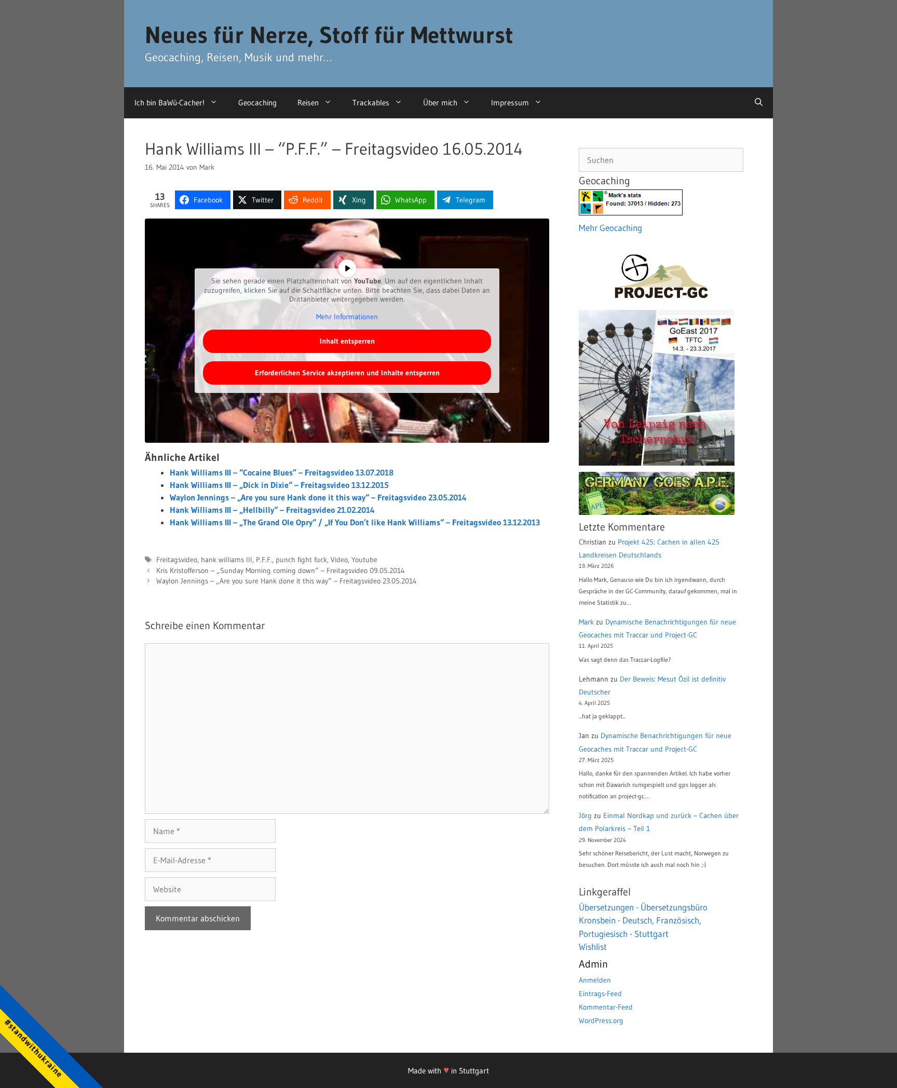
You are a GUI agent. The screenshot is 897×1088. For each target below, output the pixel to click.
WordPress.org (601, 1020)
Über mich (440, 102)
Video (339, 559)
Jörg (585, 815)
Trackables (370, 102)
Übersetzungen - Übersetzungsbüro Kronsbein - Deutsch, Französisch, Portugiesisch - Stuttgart (643, 920)
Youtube (364, 559)
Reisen (308, 102)
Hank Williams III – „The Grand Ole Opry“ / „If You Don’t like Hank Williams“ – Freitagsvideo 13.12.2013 (355, 522)
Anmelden (595, 980)
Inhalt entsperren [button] (347, 341)
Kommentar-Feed (606, 1007)
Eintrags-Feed (600, 993)
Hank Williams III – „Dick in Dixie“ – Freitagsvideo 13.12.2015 (279, 485)
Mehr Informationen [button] (347, 316)
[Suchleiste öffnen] (758, 102)
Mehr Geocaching (610, 227)
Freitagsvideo (176, 559)
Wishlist (593, 946)
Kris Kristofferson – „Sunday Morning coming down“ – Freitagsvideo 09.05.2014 (280, 570)
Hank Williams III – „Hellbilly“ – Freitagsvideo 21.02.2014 (272, 510)
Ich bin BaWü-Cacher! (169, 102)
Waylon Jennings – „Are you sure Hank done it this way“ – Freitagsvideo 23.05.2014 (318, 497)
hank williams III (226, 559)
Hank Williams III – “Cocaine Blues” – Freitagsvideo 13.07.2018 (281, 472)
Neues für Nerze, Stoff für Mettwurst (329, 34)
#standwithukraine (33, 1047)
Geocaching (257, 102)
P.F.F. (264, 559)
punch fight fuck (301, 559)
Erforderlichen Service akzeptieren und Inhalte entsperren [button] (347, 372)
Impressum (510, 102)
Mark (586, 622)
